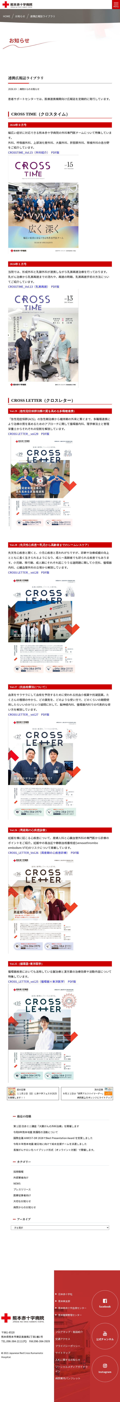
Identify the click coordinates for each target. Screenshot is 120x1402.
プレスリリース (22, 1189)
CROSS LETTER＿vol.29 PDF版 (28, 434)
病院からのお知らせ (29, 89)
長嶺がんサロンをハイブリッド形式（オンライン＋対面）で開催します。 (54, 1150)
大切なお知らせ (22, 1201)
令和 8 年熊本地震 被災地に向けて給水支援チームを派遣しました (50, 1144)
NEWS (16, 1183)
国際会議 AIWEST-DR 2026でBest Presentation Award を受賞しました (53, 1138)
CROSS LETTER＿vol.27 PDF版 (28, 714)
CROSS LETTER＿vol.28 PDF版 (28, 572)
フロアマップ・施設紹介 (69, 1332)
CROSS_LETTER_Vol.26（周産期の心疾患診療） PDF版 (43, 853)
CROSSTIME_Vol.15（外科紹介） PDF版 (33, 152)
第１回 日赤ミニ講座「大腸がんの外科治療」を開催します (46, 1126)
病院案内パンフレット (67, 1378)
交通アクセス (62, 1339)
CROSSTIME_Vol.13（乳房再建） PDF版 (33, 286)
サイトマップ (62, 1353)
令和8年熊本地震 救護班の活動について (35, 1132)
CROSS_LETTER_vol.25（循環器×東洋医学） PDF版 (42, 981)
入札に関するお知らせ (67, 1360)
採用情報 (18, 1171)
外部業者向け (20, 1177)
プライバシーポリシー (67, 1346)
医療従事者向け (22, 1195)
